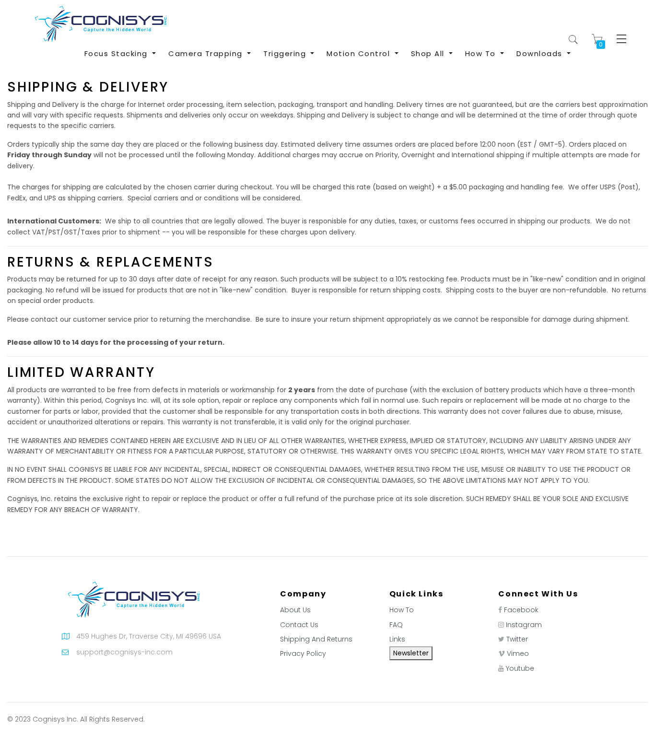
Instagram (524, 625)
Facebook (521, 610)
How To (401, 610)
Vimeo (518, 653)
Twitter (517, 639)
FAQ (396, 625)
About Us (295, 610)
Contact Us (299, 625)
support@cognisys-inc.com (124, 652)
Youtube (520, 668)
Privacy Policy (303, 653)
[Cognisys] (101, 23)
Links (397, 639)
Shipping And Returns (316, 639)
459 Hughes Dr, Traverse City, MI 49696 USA (148, 636)
